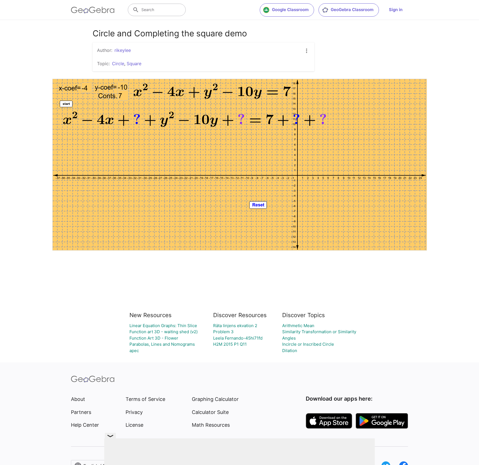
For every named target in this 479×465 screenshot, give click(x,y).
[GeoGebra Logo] (92, 10)
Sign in (395, 9)
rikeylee (122, 50)
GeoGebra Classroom (352, 9)
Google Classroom (290, 9)
